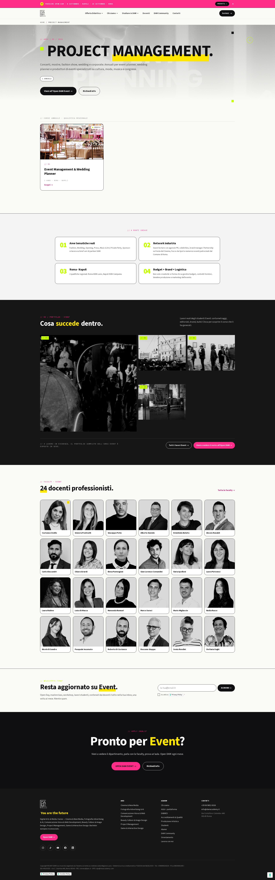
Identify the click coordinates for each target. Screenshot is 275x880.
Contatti (176, 13)
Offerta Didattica (93, 13)
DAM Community (161, 13)
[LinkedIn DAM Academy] (73, 848)
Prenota (222, 4)
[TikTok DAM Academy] (50, 848)
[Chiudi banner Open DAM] (233, 4)
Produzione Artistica (170, 821)
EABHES (164, 813)
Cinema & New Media (130, 805)
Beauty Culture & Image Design (134, 820)
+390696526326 (163, 866)
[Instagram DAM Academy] (43, 848)
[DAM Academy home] (43, 13)
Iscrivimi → (226, 687)
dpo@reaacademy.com (105, 868)
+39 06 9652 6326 (208, 805)
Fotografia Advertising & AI (132, 809)
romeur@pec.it (85, 868)
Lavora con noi (167, 841)
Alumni (164, 829)
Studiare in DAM (129, 13)
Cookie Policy (65, 874)
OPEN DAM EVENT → (125, 766)
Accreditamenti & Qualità (171, 817)
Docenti (146, 13)
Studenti (164, 825)
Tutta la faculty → (226, 490)
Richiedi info (89, 91)
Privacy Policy (177, 695)
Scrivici (227, 13)
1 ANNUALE (47, 79)
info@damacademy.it (210, 809)
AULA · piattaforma (169, 809)
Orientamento (167, 837)
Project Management (130, 824)
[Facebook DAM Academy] (65, 848)
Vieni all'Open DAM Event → (58, 91)
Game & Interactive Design (132, 828)
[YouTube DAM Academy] (58, 848)
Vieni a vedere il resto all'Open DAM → (214, 445)
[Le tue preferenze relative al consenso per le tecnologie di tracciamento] (270, 875)
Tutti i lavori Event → (179, 445)
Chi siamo (111, 13)
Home (42, 22)
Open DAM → (49, 837)
